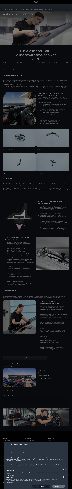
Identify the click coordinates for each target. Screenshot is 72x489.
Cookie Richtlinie (8, 460)
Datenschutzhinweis (17, 460)
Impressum (24, 460)
